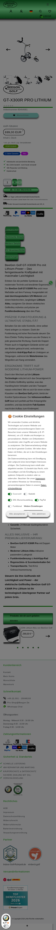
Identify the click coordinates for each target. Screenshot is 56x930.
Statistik (31, 494)
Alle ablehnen (39, 514)
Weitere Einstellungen (33, 506)
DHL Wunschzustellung (23, 500)
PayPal (43, 500)
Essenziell (17, 494)
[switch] (6, 926)
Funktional (17, 506)
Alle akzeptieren (17, 514)
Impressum (40, 478)
